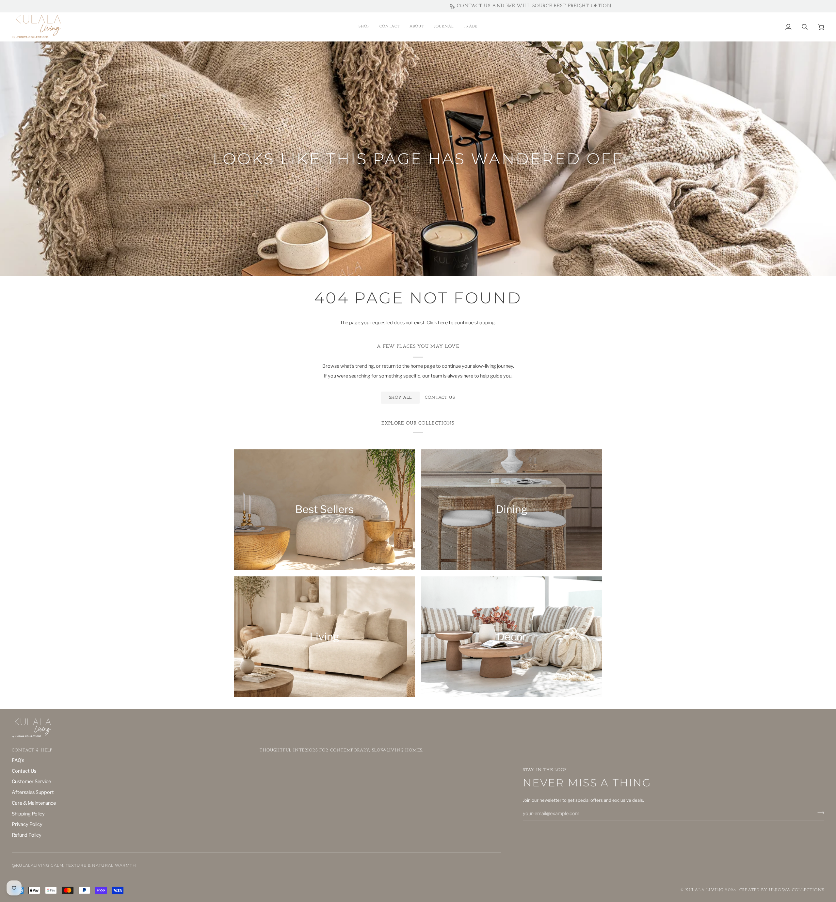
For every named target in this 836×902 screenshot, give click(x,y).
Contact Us (24, 771)
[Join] (818, 813)
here (443, 323)
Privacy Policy (27, 824)
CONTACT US (440, 397)
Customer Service (31, 781)
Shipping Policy (28, 814)
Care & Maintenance (34, 803)
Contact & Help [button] (32, 750)
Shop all (400, 397)
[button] (364, 26)
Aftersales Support (33, 792)
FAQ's (18, 760)
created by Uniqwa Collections (781, 890)
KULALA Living (704, 890)
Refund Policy (26, 835)
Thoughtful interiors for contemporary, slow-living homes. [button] (341, 750)
